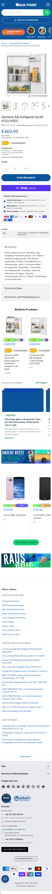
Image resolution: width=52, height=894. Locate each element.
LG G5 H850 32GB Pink (15, 515)
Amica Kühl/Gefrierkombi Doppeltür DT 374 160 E (23, 656)
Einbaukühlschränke (19, 43)
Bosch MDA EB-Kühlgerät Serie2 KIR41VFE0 (21, 667)
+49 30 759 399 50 (14, 814)
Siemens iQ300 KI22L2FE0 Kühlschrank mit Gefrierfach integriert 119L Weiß (11, 362)
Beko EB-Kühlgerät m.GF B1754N (16, 711)
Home (4, 43)
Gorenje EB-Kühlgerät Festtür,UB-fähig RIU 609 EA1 (25, 671)
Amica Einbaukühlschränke (13, 617)
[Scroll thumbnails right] (48, 106)
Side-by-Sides (8, 626)
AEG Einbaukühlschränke (13, 605)
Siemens (7, 373)
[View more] (26, 460)
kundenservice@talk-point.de (15, 821)
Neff (31, 367)
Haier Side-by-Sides (10, 634)
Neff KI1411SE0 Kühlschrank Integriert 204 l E (22, 707)
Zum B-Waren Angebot (26, 542)
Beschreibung (10, 247)
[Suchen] (47, 12)
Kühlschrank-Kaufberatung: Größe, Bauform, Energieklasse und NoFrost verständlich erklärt (22, 741)
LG (5, 519)
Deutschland (24, 858)
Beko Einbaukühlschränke (13, 609)
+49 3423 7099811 (14, 839)
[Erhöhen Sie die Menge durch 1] (25, 168)
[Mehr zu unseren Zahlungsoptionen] (27, 196)
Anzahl (4, 162)
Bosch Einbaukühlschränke (13, 613)
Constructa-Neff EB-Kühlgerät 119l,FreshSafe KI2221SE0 (36, 359)
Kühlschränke (8, 622)
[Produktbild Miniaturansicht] (6, 105)
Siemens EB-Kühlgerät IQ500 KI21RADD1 (20, 703)
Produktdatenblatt (18, 143)
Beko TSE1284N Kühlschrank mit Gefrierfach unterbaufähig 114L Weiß (21, 676)
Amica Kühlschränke (11, 630)
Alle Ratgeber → (42, 383)
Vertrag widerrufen (15, 849)
